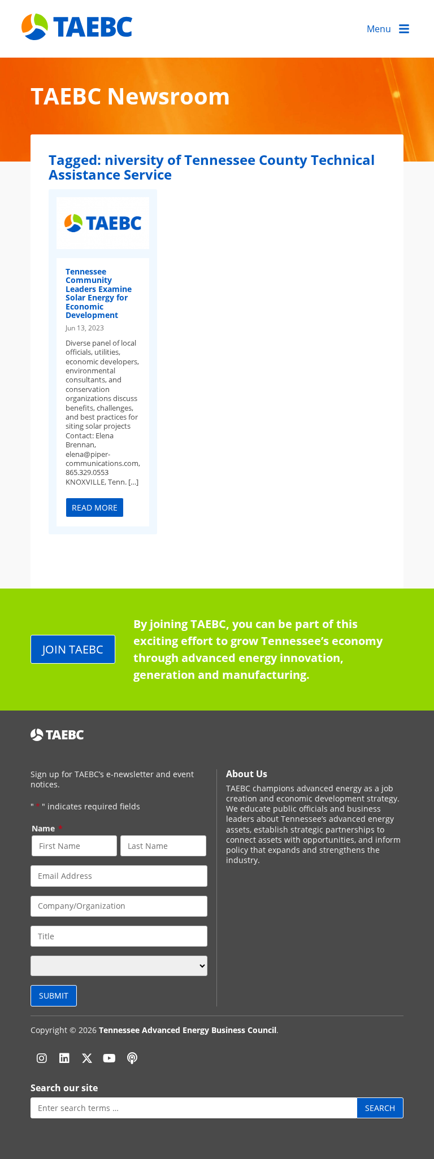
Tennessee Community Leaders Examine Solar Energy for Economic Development (99, 293)
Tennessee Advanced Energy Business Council (187, 1030)
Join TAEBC (72, 649)
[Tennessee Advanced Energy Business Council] (77, 31)
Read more (95, 507)
